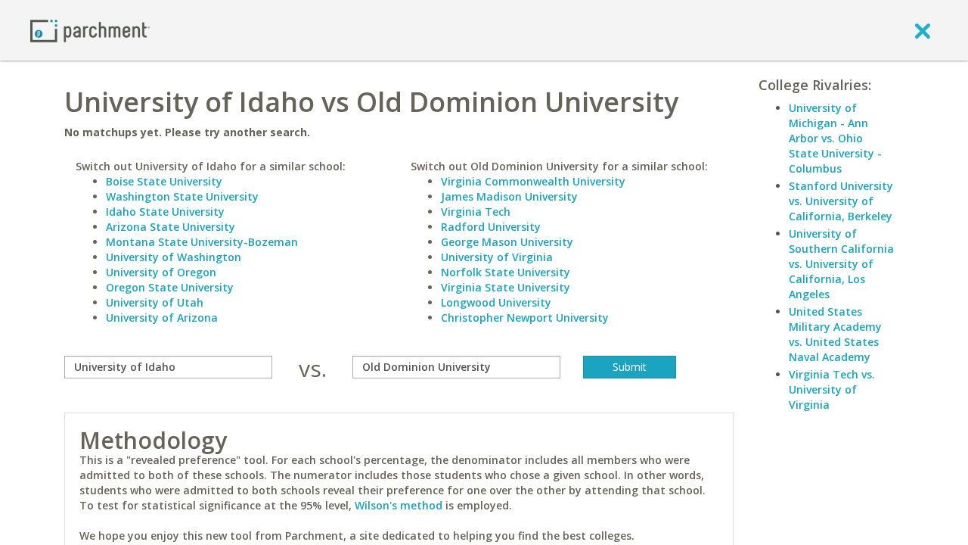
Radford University (491, 227)
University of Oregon (161, 272)
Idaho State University (165, 211)
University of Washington (173, 257)
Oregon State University (170, 287)
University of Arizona (162, 317)
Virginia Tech (475, 211)
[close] (923, 30)
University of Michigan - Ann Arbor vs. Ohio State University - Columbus (835, 138)
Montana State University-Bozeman (202, 242)
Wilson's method (398, 505)
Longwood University (496, 302)
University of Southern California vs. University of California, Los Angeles (841, 263)
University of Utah (154, 302)
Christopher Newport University (525, 317)
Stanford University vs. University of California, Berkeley (841, 201)
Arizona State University (170, 227)
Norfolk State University (505, 272)
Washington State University (182, 196)
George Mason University (507, 242)
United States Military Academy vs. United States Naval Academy (835, 334)
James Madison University (509, 196)
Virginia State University (505, 287)
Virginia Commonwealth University (533, 181)
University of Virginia (497, 257)
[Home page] (90, 30)
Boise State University (164, 181)
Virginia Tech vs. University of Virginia (832, 389)
